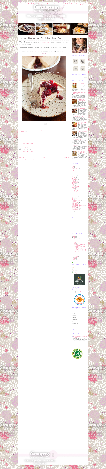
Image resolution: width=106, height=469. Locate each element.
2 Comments (22, 131)
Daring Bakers (75, 182)
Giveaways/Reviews (76, 189)
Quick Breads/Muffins (76, 204)
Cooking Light (74, 179)
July (75, 242)
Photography (80, 4)
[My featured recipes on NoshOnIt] (79, 304)
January (76, 257)
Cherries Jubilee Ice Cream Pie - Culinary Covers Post (40, 38)
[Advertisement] (78, 381)
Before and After (75, 168)
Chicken (73, 176)
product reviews (75, 202)
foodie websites (75, 187)
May (75, 252)
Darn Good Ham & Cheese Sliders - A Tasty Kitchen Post (80, 249)
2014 (74, 236)
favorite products (75, 186)
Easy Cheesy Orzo (76, 145)
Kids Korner (74, 194)
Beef (73, 167)
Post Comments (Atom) (30, 159)
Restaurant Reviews (76, 206)
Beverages (74, 169)
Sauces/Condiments (76, 208)
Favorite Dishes (53, 4)
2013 (74, 237)
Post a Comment (22, 155)
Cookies (73, 178)
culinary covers (42, 130)
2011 (74, 259)
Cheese (73, 174)
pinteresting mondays (76, 200)
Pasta (73, 197)
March (75, 255)
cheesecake (74, 175)
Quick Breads (74, 203)
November (76, 238)
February (76, 256)
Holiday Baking (75, 190)
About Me (31, 4)
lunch (73, 195)
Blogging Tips (74, 170)
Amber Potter (29, 130)
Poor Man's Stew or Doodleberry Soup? (81, 100)
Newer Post (21, 157)
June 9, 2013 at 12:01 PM (28, 151)
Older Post (66, 157)
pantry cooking (75, 196)
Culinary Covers (45, 42)
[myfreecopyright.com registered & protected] (79, 337)
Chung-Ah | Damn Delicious (28, 147)
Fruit (73, 188)
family (73, 185)
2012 (74, 258)
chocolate (74, 177)
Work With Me (67, 4)
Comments (76, 270)
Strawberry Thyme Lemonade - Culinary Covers (80, 245)
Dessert (48, 130)
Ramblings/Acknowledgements (78, 205)
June (75, 243)
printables (74, 201)
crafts (73, 180)
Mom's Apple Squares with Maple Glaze (82, 152)
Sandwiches (74, 207)
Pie (52, 130)
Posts (75, 268)
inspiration (74, 193)
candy (73, 173)
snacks (73, 210)
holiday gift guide (75, 191)
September (76, 239)
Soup (73, 211)
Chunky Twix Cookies (77, 139)
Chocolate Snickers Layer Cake (79, 116)
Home (22, 4)
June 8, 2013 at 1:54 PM (28, 143)
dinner (73, 184)
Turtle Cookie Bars (81, 108)
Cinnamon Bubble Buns (82, 131)
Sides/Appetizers (75, 209)
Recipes (41, 4)
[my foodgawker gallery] (80, 291)
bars (73, 166)
